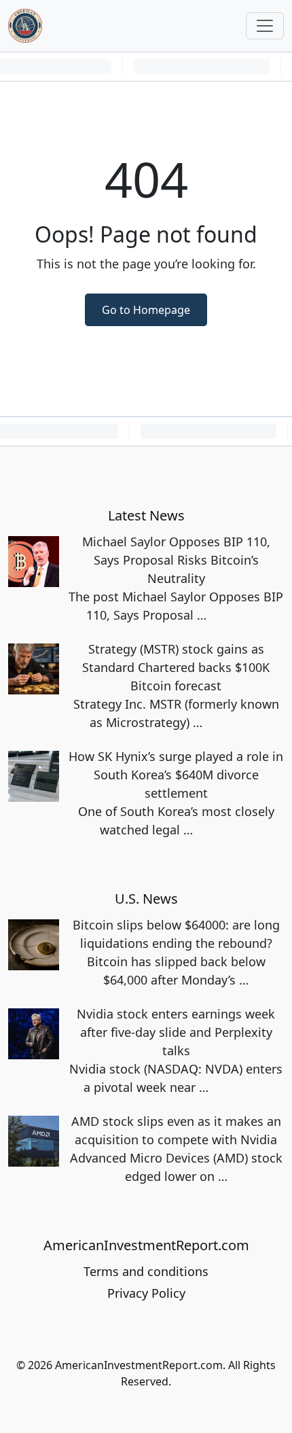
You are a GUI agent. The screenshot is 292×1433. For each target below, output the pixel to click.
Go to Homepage (146, 309)
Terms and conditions (146, 1271)
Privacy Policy (146, 1293)
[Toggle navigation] (265, 25)
